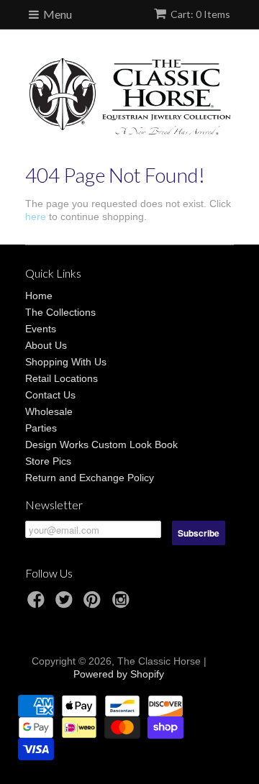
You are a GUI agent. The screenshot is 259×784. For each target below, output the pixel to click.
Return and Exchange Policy (89, 477)
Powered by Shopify (118, 674)
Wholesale (49, 411)
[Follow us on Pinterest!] (94, 603)
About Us (46, 345)
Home (39, 295)
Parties (41, 428)
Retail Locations (61, 378)
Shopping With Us (65, 362)
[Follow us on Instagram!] (123, 603)
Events (40, 328)
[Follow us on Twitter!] (66, 603)
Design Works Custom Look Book (101, 444)
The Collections (60, 312)
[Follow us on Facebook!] (38, 603)
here (35, 216)
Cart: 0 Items (200, 14)
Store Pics (48, 461)
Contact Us (50, 395)
